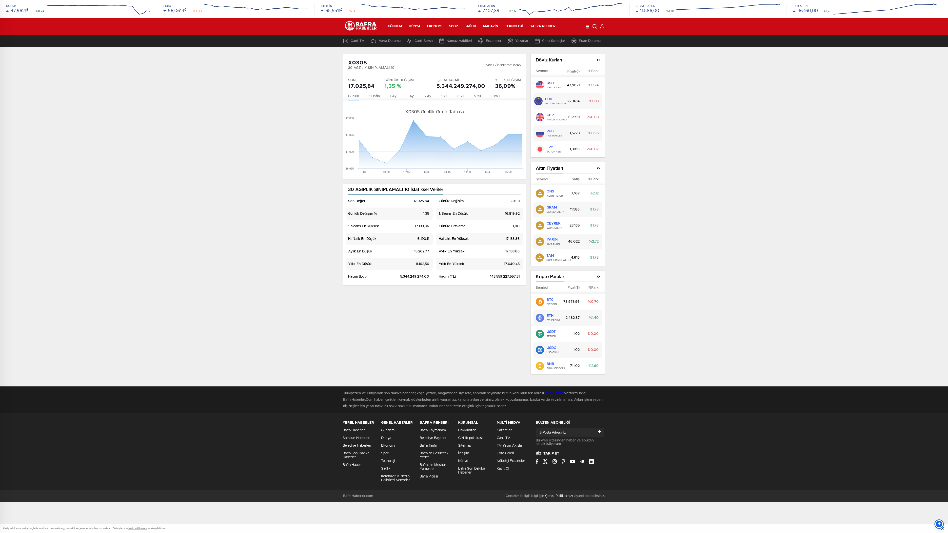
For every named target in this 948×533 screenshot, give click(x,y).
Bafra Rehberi (543, 26)
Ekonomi (434, 26)
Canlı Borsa (424, 41)
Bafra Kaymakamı (433, 430)
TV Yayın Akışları (510, 445)
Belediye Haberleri (357, 445)
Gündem (395, 26)
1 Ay (393, 96)
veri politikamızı (137, 528)
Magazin (490, 26)
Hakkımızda (467, 430)
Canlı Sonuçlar (553, 41)
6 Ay (427, 96)
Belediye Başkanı (433, 438)
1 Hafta (374, 96)
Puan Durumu (590, 41)
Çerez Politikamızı (559, 496)
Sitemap (464, 445)
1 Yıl (444, 96)
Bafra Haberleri (354, 430)
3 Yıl (460, 96)
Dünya (415, 26)
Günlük (353, 96)
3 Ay (410, 96)
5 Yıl (477, 96)
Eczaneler (493, 41)
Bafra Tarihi (428, 445)
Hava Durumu (390, 41)
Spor (453, 26)
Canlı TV (357, 41)
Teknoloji (514, 26)
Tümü (495, 96)
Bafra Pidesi (429, 476)
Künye (463, 461)
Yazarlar (521, 41)
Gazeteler (504, 430)
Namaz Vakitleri (459, 41)
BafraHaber (554, 393)
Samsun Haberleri (356, 438)
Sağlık (470, 26)
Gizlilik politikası (470, 438)
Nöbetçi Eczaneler (511, 461)
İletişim (463, 453)
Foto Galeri (505, 453)
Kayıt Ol (503, 468)
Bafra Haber (352, 465)
